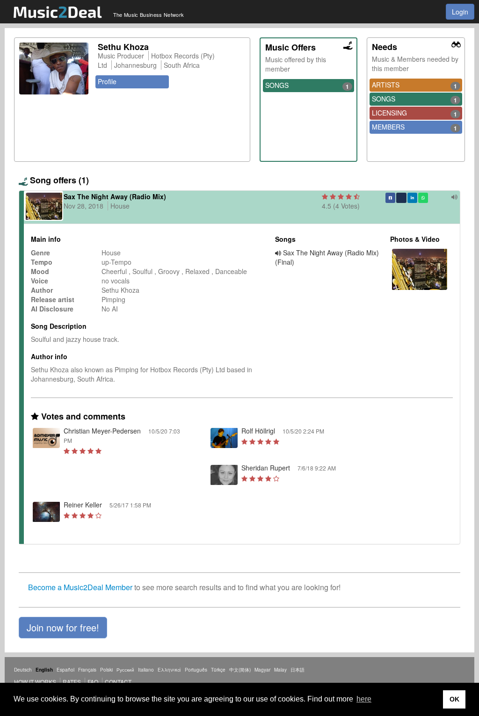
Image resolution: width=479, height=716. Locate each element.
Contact (118, 682)
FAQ (92, 682)
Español (65, 669)
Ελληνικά (169, 669)
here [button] (363, 699)
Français (87, 669)
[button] (63, 627)
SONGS (307, 85)
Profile (107, 81)
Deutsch (23, 669)
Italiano (146, 669)
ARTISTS (414, 85)
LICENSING (414, 113)
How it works (35, 682)
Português (196, 669)
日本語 (297, 669)
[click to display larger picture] (53, 68)
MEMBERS (414, 127)
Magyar (262, 669)
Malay (280, 669)
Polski (106, 669)
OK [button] (454, 699)
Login (460, 11)
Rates (72, 682)
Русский (125, 669)
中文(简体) (240, 669)
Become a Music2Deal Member (80, 587)
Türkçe (218, 669)
